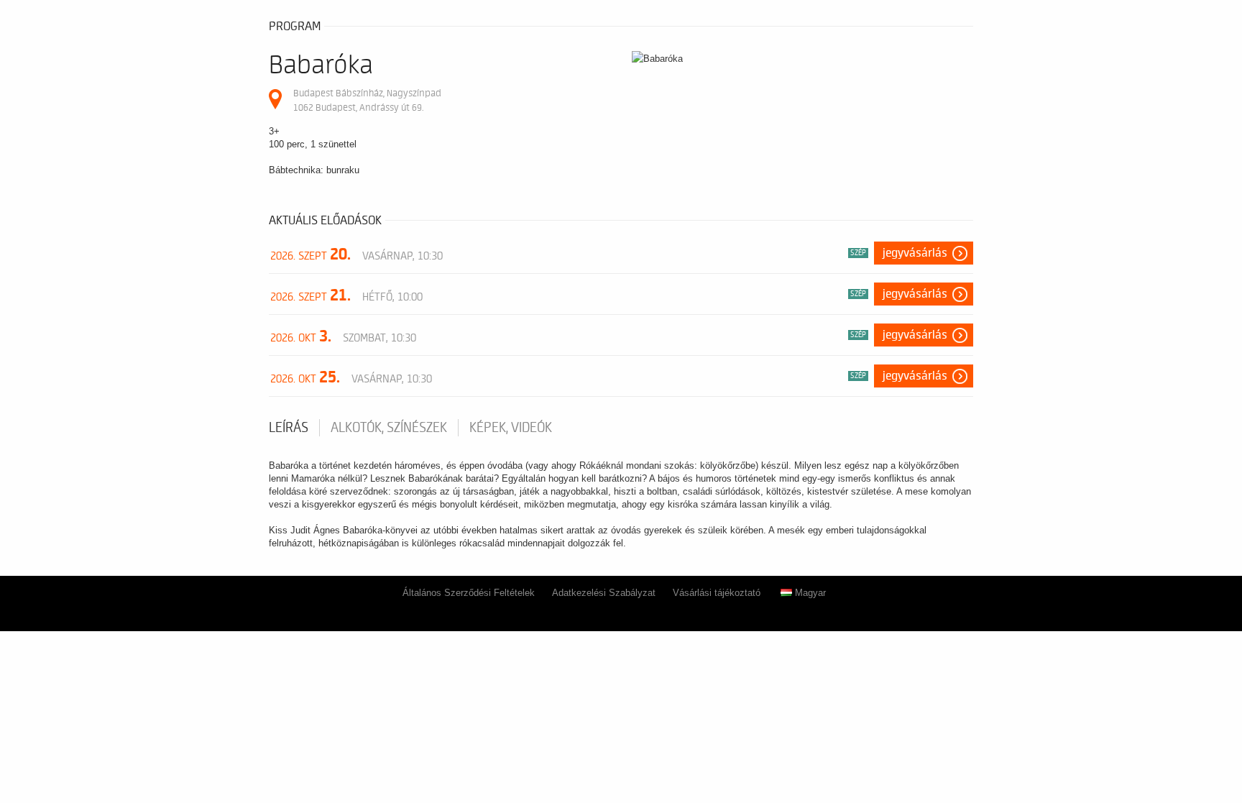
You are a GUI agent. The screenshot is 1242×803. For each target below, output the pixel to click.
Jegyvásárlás (915, 253)
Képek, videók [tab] (510, 428)
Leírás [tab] (288, 428)
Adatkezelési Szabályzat (604, 592)
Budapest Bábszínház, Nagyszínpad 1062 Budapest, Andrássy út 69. (367, 100)
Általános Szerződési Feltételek (468, 592)
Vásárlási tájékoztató (716, 592)
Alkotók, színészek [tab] (389, 428)
